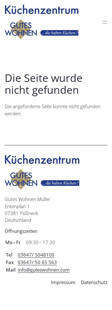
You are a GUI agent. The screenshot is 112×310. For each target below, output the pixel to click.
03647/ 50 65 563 (37, 262)
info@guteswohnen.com (44, 270)
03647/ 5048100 (36, 255)
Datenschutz (94, 282)
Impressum (63, 282)
